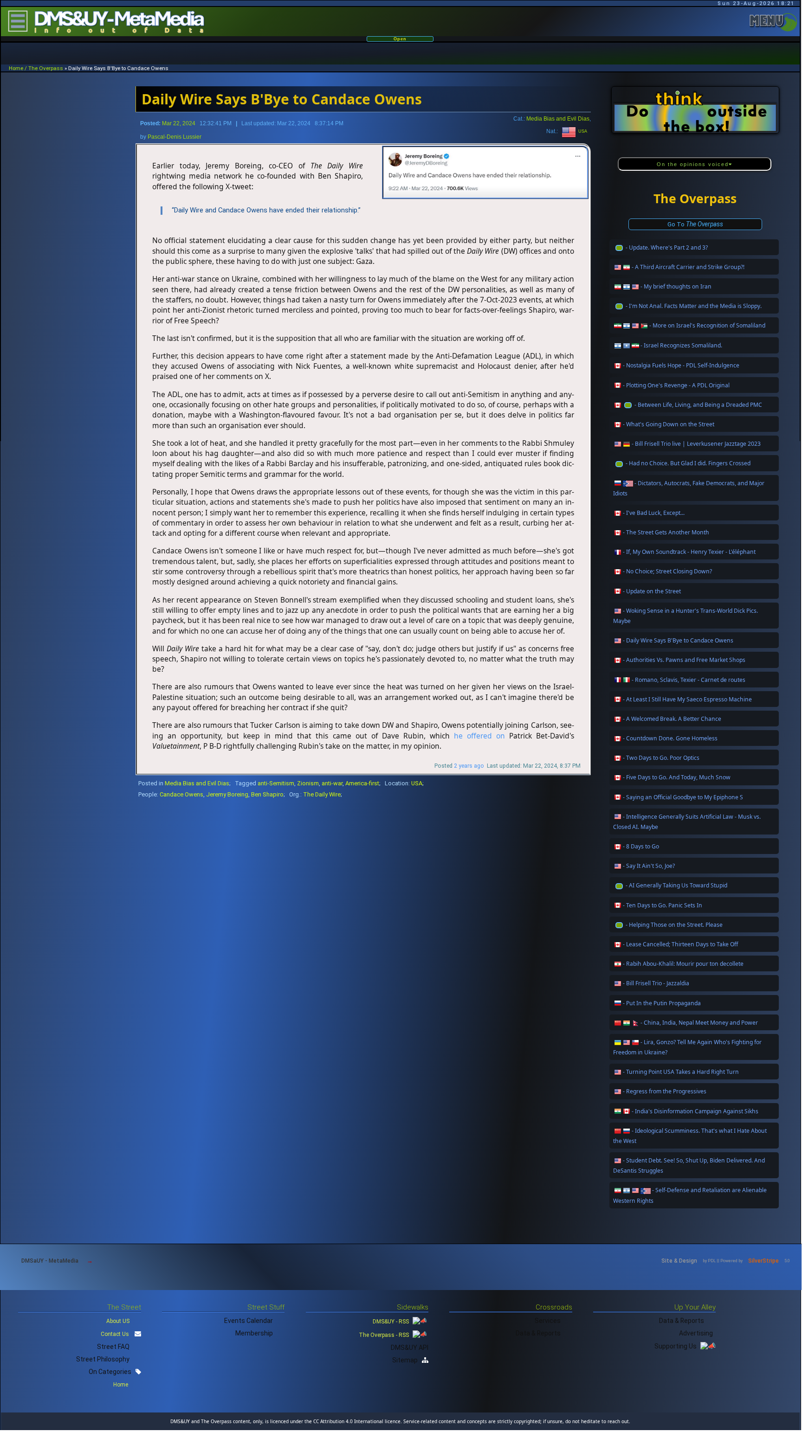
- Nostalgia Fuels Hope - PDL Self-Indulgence (681, 365)
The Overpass (45, 68)
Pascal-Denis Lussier (174, 137)
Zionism (308, 783)
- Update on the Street (652, 591)
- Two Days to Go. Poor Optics (661, 758)
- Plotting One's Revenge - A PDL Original (676, 385)
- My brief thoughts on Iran (675, 286)
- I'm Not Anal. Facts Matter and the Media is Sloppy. (694, 306)
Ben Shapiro (267, 794)
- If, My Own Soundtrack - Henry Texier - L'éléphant (689, 552)
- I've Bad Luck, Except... (654, 513)
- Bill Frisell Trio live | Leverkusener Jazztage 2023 (696, 444)
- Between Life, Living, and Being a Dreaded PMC (698, 405)
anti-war (332, 783)
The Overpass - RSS (384, 1335)
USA (581, 131)
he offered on (479, 736)
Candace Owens (181, 794)
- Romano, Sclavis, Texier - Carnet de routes (688, 680)
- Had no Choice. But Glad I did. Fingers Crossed (688, 463)
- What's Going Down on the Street (668, 424)
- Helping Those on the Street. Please (674, 925)
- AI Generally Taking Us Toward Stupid (676, 885)
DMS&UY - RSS (391, 1321)
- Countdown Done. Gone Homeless (670, 738)
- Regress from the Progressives (664, 1091)
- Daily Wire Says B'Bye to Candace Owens (678, 640)
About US (117, 1321)
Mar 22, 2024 (178, 123)
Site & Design (679, 1261)
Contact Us (115, 1334)
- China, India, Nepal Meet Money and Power (699, 1023)
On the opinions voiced (693, 164)
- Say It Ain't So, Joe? (649, 866)
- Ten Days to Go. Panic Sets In (662, 905)
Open (400, 39)
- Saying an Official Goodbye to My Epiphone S (683, 797)
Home (121, 1384)
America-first (362, 783)
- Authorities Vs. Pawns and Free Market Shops (684, 660)
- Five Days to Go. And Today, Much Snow (677, 777)
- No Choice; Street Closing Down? (667, 571)
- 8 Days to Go (641, 846)
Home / (18, 68)
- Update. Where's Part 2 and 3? (667, 247)
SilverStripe (763, 1261)
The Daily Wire (322, 794)
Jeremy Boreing (227, 794)
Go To (695, 224)
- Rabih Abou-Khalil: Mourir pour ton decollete (683, 964)
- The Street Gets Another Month (666, 532)
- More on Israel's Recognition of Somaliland (707, 325)
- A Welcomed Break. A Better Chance (672, 719)
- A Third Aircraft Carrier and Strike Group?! (688, 267)
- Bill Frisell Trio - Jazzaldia (656, 983)
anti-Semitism (276, 783)
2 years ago (469, 766)
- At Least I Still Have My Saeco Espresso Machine (687, 699)
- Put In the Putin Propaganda (662, 1003)
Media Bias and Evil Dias (557, 119)
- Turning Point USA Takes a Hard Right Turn (681, 1072)
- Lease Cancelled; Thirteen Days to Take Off (680, 944)
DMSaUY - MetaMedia (49, 1261)
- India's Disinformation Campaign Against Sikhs (695, 1111)
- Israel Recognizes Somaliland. (681, 345)
